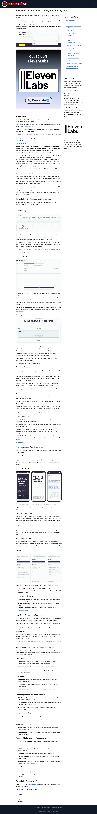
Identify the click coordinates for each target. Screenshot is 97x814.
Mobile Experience (72, 51)
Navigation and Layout (73, 58)
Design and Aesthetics (73, 53)
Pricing (69, 60)
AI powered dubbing (28, 126)
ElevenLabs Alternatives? (72, 71)
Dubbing (70, 35)
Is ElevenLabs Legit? (71, 20)
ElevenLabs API (22, 396)
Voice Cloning (71, 30)
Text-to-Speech (72, 33)
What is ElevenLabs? (71, 23)
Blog (94, 4)
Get (22, 610)
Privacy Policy (46, 807)
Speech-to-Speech (72, 38)
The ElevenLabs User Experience (74, 45)
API (69, 40)
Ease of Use (71, 48)
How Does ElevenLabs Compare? (74, 63)
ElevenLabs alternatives (33, 784)
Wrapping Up (69, 74)
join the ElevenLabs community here (33, 413)
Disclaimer (37, 807)
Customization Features (74, 42)
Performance (71, 55)
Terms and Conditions (57, 807)
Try (20, 442)
